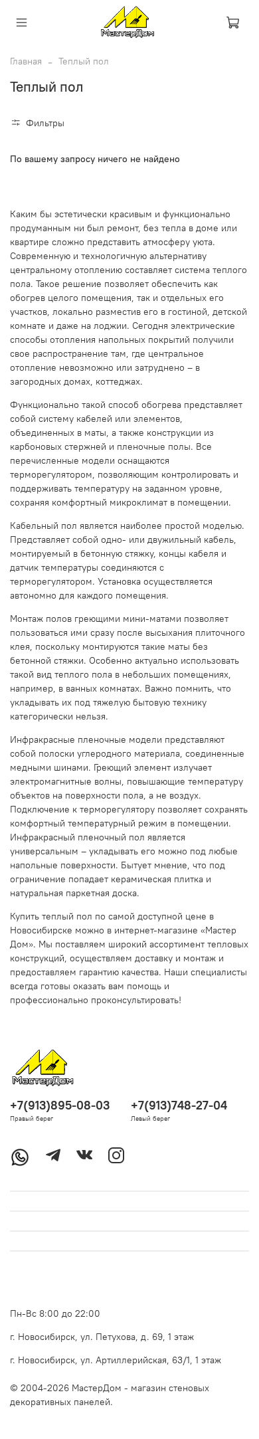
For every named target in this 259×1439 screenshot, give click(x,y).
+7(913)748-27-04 (179, 1105)
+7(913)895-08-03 (60, 1105)
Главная (26, 61)
